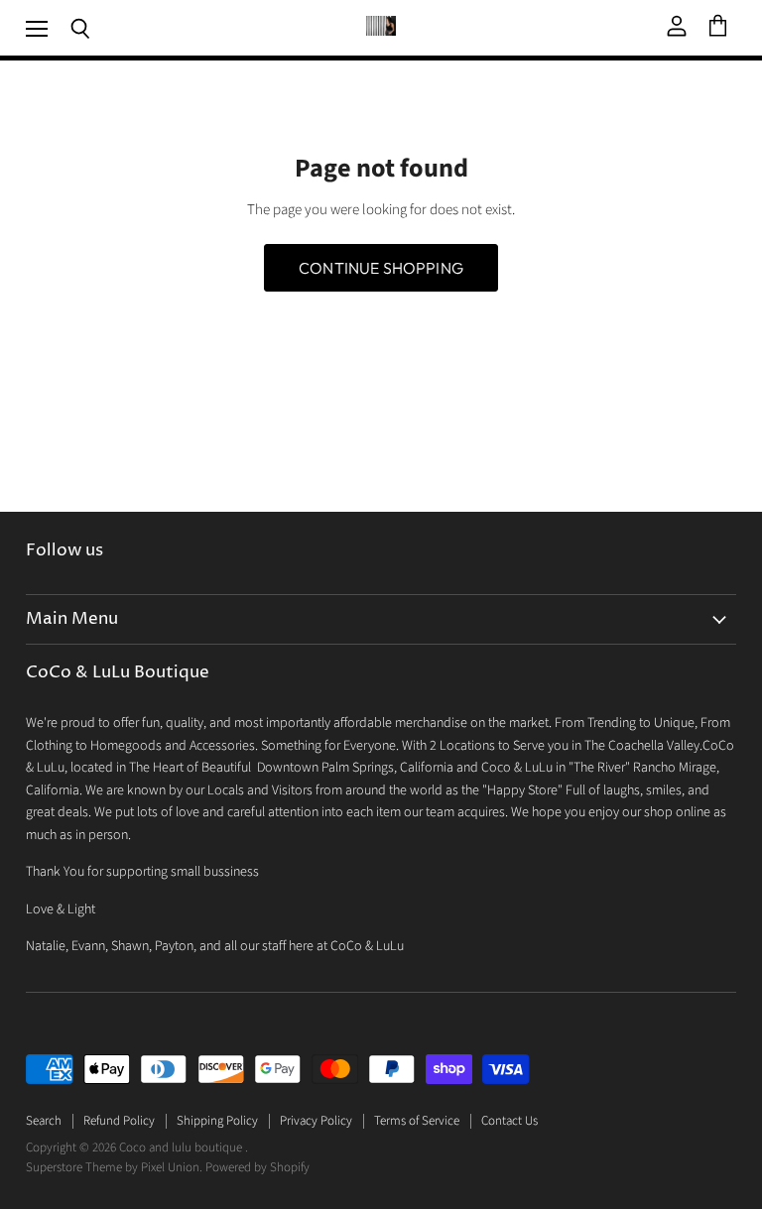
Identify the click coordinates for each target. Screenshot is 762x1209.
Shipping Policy (217, 1121)
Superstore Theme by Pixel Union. (114, 1167)
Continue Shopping (381, 268)
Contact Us (509, 1121)
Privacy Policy (316, 1121)
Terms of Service (416, 1121)
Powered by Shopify (257, 1167)
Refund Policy (119, 1121)
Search (44, 1121)
